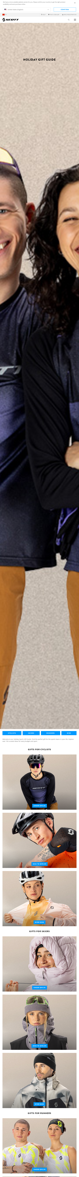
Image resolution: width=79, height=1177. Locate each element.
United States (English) (15, 10)
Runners (50, 733)
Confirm (65, 9)
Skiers (31, 733)
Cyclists (12, 733)
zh (6, 14)
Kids (69, 733)
